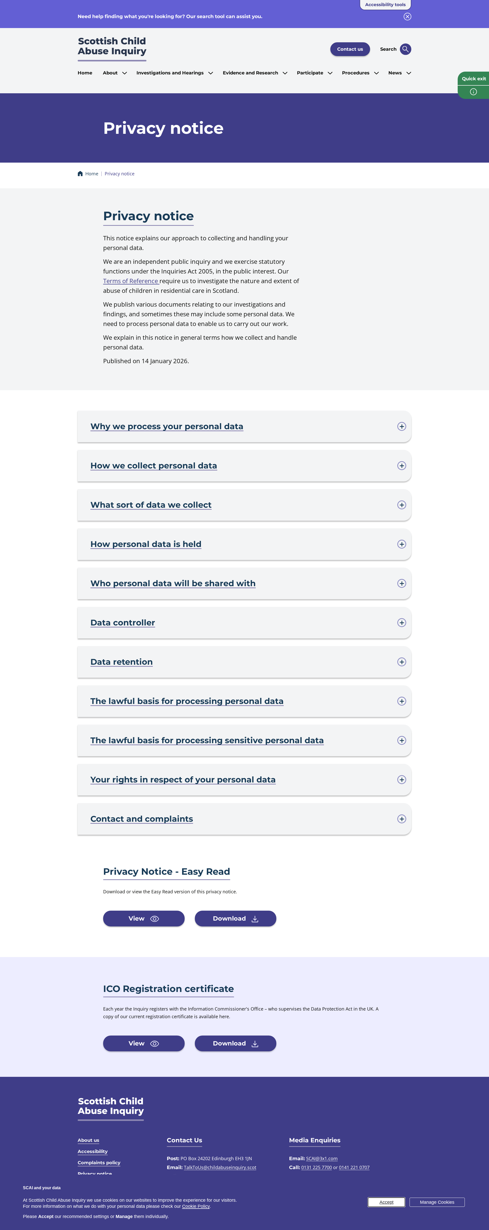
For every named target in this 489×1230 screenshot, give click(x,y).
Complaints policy (99, 1163)
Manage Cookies (437, 1202)
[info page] (473, 92)
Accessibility (93, 1151)
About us (88, 1140)
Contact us (350, 49)
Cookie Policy (196, 1206)
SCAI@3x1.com (322, 1158)
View (137, 918)
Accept (386, 1202)
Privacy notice (95, 1174)
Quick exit (474, 79)
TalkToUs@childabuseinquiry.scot (220, 1167)
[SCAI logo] (111, 1109)
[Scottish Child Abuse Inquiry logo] (112, 49)
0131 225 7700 (316, 1167)
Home (85, 73)
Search (388, 49)
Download (230, 918)
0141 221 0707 (354, 1167)
